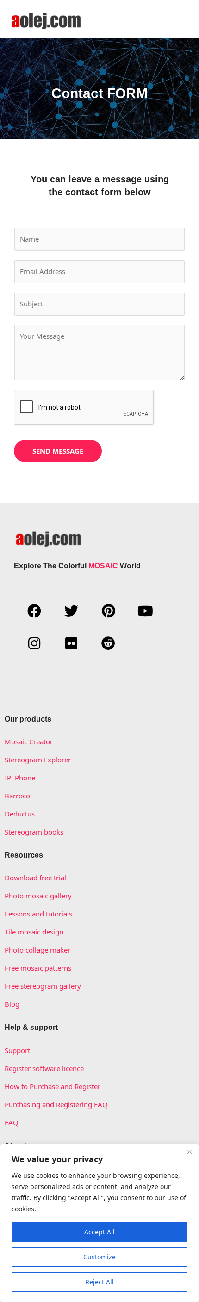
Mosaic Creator (29, 741)
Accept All (99, 1231)
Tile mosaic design (34, 931)
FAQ (12, 1122)
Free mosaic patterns (38, 967)
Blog (12, 1004)
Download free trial (35, 877)
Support (17, 1050)
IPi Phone (20, 777)
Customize (99, 1256)
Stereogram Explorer (38, 759)
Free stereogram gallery (43, 986)
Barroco (17, 795)
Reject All (99, 1281)
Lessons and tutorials (38, 913)
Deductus (20, 813)
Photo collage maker (37, 949)
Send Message (57, 450)
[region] (99, 1223)
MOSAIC (103, 566)
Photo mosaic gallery (38, 895)
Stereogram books (34, 831)
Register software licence (44, 1068)
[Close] (189, 1151)
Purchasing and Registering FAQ (56, 1104)
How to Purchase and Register (52, 1086)
